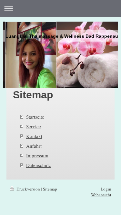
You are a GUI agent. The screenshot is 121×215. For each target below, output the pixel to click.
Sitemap (50, 189)
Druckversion (28, 189)
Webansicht (101, 195)
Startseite (35, 116)
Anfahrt (34, 145)
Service (33, 126)
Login (106, 189)
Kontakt (34, 136)
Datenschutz (38, 165)
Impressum (37, 155)
